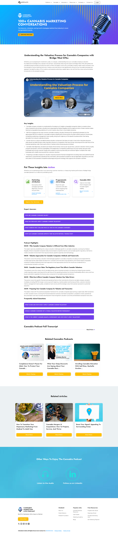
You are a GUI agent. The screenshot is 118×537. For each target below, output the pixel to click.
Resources (72, 2)
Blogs (74, 519)
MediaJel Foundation (63, 515)
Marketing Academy (78, 517)
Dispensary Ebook (92, 513)
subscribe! (23, 519)
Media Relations (62, 513)
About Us (61, 510)
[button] (49, 2)
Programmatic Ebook (93, 510)
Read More (29, 434)
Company (81, 2)
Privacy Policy (58, 530)
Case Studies (76, 514)
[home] (23, 2)
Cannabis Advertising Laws (93, 516)
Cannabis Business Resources (77, 511)
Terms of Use (66, 530)
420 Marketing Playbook (93, 519)
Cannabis (55, 2)
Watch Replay (30, 374)
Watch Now (59, 97)
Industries (64, 2)
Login (97, 2)
